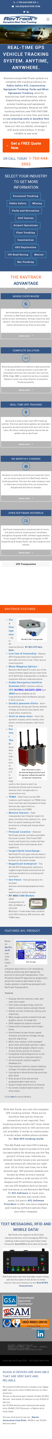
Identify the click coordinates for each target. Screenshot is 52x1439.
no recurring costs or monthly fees (28, 118)
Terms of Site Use (25, 1345)
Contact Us (13, 1348)
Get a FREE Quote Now (26, 145)
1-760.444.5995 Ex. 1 (27, 2)
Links (35, 1347)
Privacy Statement (16, 1347)
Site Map (11, 1345)
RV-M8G (13, 895)
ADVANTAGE (26, 283)
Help (28, 1347)
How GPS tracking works (29, 1138)
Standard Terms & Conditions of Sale (25, 1349)
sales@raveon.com (27, 6)
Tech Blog (25, 1348)
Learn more (24, 336)
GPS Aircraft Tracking (26, 598)
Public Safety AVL (18, 85)
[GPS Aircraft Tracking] (26, 594)
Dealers (43, 1347)
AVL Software (19, 1193)
